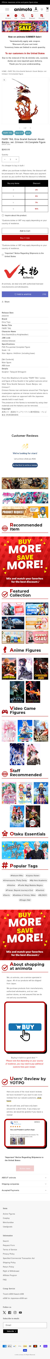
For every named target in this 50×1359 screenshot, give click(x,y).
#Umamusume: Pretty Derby (15, 880)
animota (21, 1354)
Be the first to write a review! (25, 465)
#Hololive (11, 885)
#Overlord (40, 890)
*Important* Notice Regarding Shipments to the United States (24, 254)
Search (6, 1241)
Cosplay (6, 1218)
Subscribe (10, 1331)
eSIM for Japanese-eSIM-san (15, 1298)
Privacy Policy (8, 1254)
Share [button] (7, 301)
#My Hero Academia (38, 880)
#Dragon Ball (25, 900)
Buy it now (25, 238)
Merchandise (8, 1222)
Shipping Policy (9, 1262)
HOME (4, 71)
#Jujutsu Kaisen (32, 875)
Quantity (5, 154)
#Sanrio (6, 895)
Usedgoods (7, 1226)
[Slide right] (30, 128)
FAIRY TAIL (7, 133)
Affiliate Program (10, 1275)
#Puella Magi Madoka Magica (30, 885)
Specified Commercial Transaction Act (19, 1258)
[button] (7, 9)
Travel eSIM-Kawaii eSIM (13, 1294)
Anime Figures (9, 1214)
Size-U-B (19, 133)
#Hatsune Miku (17, 875)
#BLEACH (42, 895)
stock (28, 133)
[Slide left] (19, 128)
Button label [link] (25, 1168)
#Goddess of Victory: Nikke (24, 895)
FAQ (5, 1279)
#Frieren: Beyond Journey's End (19, 890)
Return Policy (8, 1266)
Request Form (9, 1245)
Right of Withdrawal (11, 1271)
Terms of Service (10, 1249)
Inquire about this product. (16, 215)
